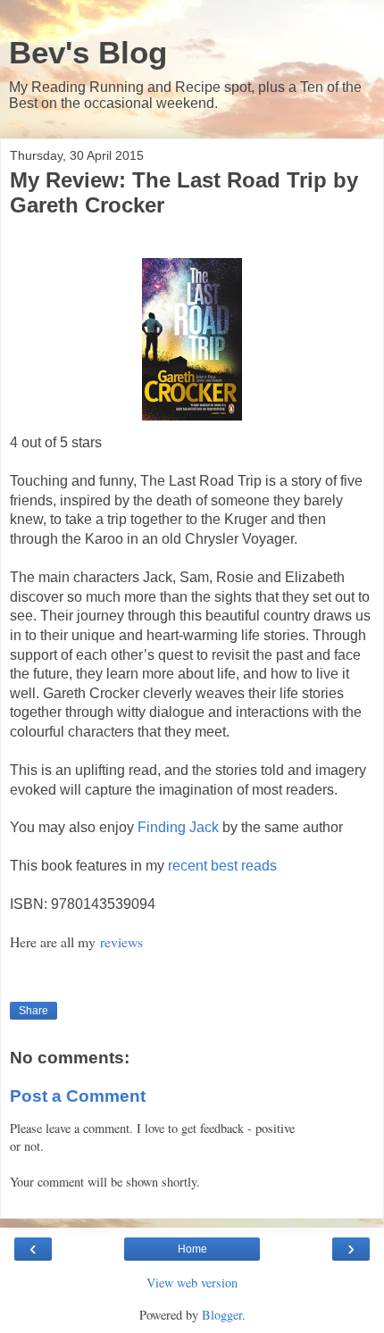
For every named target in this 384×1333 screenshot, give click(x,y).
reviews (121, 941)
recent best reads (222, 865)
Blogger (222, 1314)
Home (192, 1249)
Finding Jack (178, 827)
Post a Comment (78, 1096)
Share (33, 1010)
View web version (192, 1282)
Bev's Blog (88, 53)
